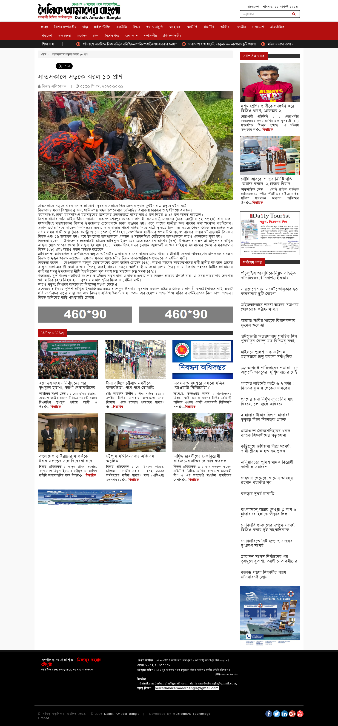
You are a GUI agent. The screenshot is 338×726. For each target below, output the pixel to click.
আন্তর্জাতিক (277, 27)
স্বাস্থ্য (85, 27)
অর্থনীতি (192, 27)
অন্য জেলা (64, 35)
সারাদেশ (46, 35)
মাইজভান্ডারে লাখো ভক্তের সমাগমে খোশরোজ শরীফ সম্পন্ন (277, 44)
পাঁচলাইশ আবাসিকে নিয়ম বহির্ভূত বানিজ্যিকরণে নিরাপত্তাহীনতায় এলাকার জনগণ (104, 44)
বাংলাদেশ (258, 27)
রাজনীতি (121, 27)
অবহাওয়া (175, 27)
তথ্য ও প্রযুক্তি (154, 27)
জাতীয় (241, 27)
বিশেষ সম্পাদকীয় (65, 27)
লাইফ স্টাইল (102, 27)
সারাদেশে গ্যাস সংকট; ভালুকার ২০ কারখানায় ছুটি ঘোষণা (196, 44)
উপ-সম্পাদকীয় (172, 35)
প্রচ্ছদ (44, 27)
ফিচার (136, 27)
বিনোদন (82, 35)
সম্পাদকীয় (150, 35)
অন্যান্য (130, 35)
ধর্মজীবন (225, 27)
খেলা (96, 35)
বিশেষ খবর (112, 35)
